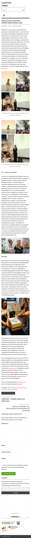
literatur (25, 387)
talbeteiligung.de (13, 368)
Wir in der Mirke (10, 393)
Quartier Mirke (14, 389)
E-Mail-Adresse (6, 452)
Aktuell (3, 393)
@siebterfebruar (20, 382)
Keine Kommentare (17, 26)
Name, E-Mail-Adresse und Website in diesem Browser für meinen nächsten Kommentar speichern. (14, 467)
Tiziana (9, 26)
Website (3, 458)
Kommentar (5, 423)
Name (3, 445)
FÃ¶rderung (20, 387)
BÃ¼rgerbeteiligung (12, 387)
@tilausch (19, 384)
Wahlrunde (4, 68)
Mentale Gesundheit (6, 389)
